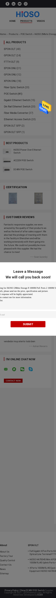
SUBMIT (28, 324)
